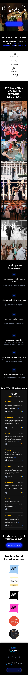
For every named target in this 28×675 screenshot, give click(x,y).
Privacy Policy (9, 664)
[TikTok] (19, 657)
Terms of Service (18, 664)
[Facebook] (8, 657)
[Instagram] (12, 657)
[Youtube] (16, 657)
